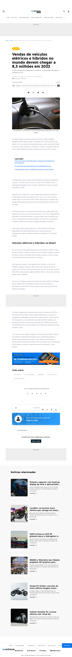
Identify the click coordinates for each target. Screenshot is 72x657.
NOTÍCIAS (14, 17)
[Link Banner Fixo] (36, 359)
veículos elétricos (52, 374)
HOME (7, 17)
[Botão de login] (68, 11)
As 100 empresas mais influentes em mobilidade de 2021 (33, 166)
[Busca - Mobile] (64, 11)
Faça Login (67, 645)
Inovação (11, 40)
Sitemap (61, 645)
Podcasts (32, 650)
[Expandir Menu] (3, 11)
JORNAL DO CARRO (49, 17)
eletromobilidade (29, 374)
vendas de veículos (19, 378)
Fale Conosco (51, 645)
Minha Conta (41, 645)
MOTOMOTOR (59, 17)
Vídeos (43, 650)
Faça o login (36, 441)
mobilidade (41, 374)
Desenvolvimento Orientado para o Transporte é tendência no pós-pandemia (35, 162)
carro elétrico (17, 374)
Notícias (20, 650)
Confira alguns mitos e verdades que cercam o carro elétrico (34, 169)
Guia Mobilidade (19, 645)
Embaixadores (31, 645)
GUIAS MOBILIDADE (24, 17)
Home (7, 40)
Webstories (56, 650)
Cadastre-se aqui (32, 420)
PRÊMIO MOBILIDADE (36, 17)
